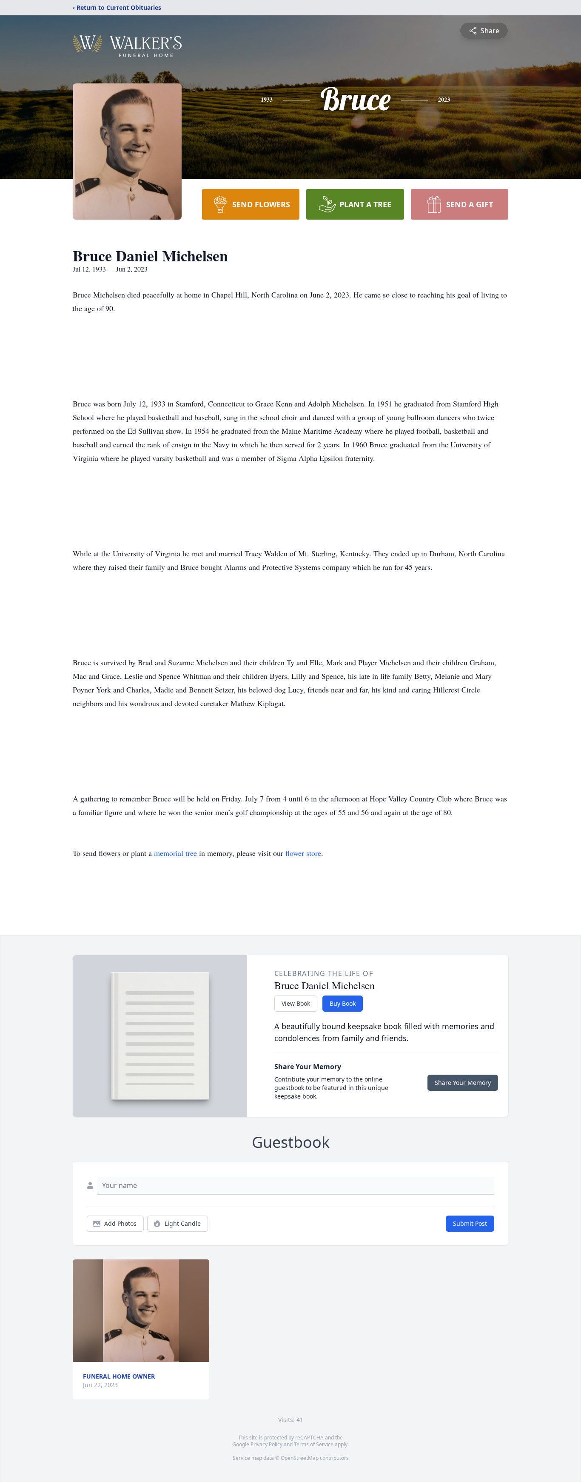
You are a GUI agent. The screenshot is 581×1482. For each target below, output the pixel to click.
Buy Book (343, 1003)
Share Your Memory (463, 1083)
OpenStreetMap (300, 1458)
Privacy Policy (266, 1444)
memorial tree (175, 853)
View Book (296, 1003)
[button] (141, 1310)
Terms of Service (313, 1444)
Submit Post (470, 1223)
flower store (303, 853)
